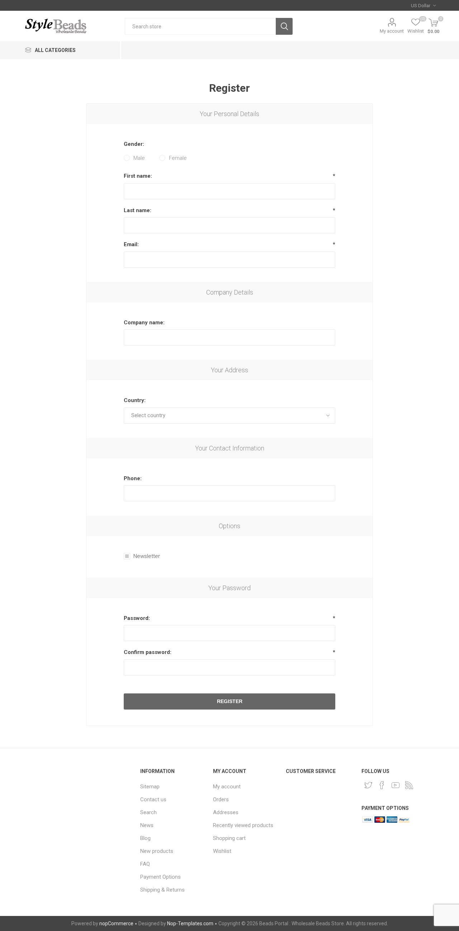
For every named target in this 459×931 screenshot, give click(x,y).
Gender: (134, 144)
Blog (145, 838)
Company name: (144, 322)
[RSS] (409, 785)
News (146, 825)
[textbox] (200, 26)
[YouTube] (395, 785)
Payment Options (160, 877)
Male (139, 158)
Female (178, 158)
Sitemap (150, 786)
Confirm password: (147, 652)
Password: (137, 618)
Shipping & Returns (162, 890)
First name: (138, 176)
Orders (221, 799)
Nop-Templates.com (190, 923)
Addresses (225, 812)
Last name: (137, 210)
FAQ (145, 864)
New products (156, 851)
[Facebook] (382, 785)
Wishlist (222, 851)
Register (229, 701)
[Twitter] (368, 785)
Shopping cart (229, 838)
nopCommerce (116, 923)
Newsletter (146, 556)
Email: (131, 244)
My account (392, 31)
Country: (135, 400)
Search (284, 26)
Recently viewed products (243, 825)
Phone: (133, 478)
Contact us (153, 799)
